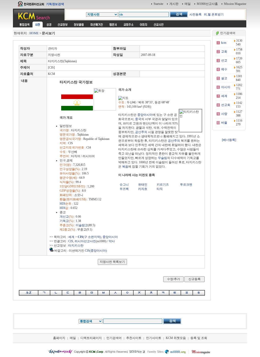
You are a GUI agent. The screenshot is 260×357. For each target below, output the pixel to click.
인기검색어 (114, 338)
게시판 (173, 4)
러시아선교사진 (85, 241)
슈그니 (124, 184)
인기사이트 (153, 338)
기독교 (64, 221)
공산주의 (141, 132)
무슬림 (162, 158)
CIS (70, 241)
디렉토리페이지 (91, 338)
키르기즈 (163, 184)
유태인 (142, 184)
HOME (34, 33)
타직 (160, 189)
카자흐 (142, 189)
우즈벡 (124, 189)
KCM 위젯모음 (176, 338)
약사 (112, 241)
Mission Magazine (235, 4)
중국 (138, 119)
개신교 (64, 216)
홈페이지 (59, 338)
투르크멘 (186, 184)
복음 (125, 166)
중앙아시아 (145, 115)
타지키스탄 (76, 245)
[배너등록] (229, 140)
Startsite (158, 4)
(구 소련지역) (89, 237)
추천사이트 (133, 338)
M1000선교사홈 (207, 4)
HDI (62, 203)
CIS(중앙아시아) (96, 250)
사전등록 (195, 14)
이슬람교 (82, 225)
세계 (71, 237)
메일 (188, 4)
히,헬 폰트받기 (214, 14)
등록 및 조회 (198, 338)
